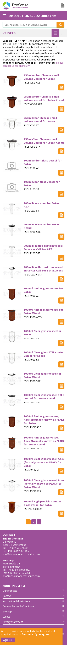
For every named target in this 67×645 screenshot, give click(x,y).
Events (6, 616)
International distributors (16, 601)
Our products (10, 590)
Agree (6, 640)
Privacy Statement (13, 622)
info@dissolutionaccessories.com (21, 554)
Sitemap (7, 611)
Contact (7, 596)
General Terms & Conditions (18, 606)
